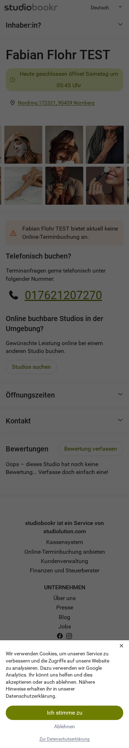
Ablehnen (64, 726)
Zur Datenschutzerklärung (64, 739)
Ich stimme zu (64, 712)
